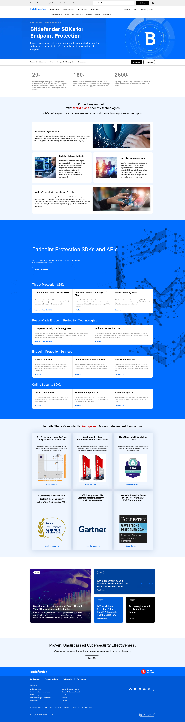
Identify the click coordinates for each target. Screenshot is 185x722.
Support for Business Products (71, 692)
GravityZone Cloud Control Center (40, 692)
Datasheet (37, 310)
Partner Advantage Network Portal (40, 698)
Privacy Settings (87, 707)
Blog (135, 9)
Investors (65, 695)
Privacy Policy (48, 707)
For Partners (81, 679)
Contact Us (76, 707)
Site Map (58, 707)
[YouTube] (144, 689)
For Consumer (35, 679)
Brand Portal (34, 701)
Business (39, 22)
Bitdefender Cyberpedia (37, 695)
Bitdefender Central (36, 689)
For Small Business (51, 679)
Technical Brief (47, 310)
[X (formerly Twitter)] (135, 689)
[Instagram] (149, 689)
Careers (64, 698)
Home (32, 22)
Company (66, 707)
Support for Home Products (70, 689)
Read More (124, 581)
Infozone (64, 701)
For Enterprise (67, 679)
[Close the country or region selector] (153, 3)
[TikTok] (153, 689)
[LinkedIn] (140, 689)
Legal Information (35, 707)
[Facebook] (130, 689)
